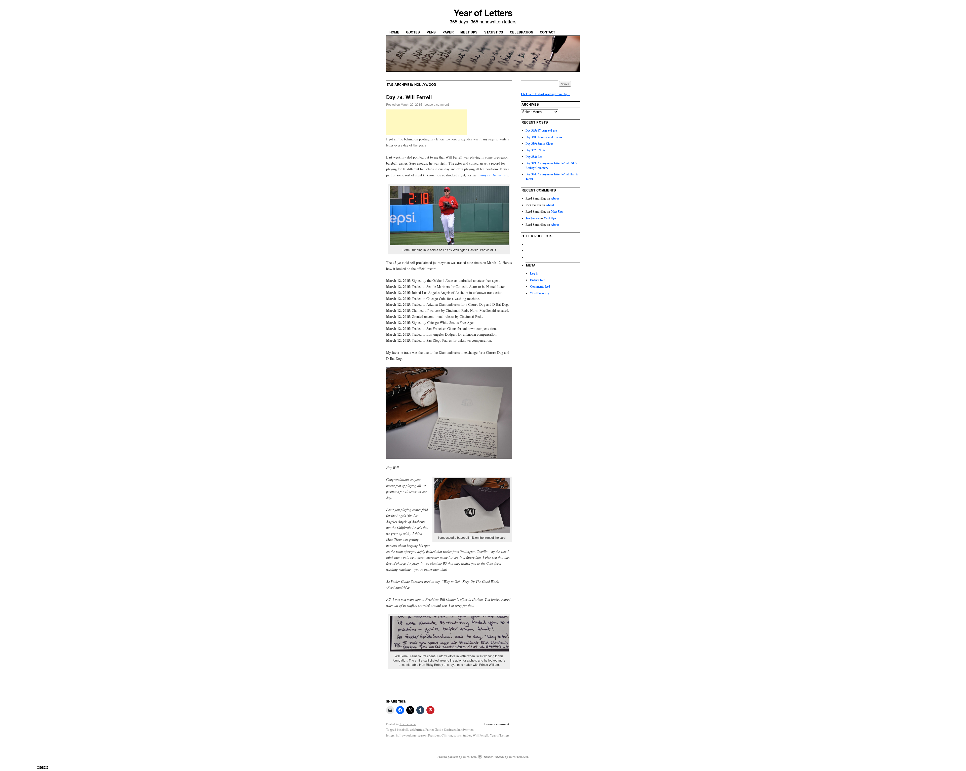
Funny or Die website (492, 175)
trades (467, 735)
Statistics (493, 32)
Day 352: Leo (534, 157)
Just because (407, 724)
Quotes (413, 32)
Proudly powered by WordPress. (457, 757)
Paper (448, 32)
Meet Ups (468, 32)
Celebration (521, 32)
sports (458, 735)
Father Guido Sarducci (440, 729)
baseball (402, 729)
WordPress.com (518, 757)
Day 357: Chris (535, 150)
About (555, 198)
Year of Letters (483, 12)
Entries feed (537, 280)
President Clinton (440, 735)
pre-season (419, 735)
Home (394, 32)
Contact (547, 32)
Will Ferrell (480, 735)
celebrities (417, 729)
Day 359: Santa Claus (539, 143)
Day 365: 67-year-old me (541, 130)
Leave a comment (436, 104)
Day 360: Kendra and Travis (544, 137)
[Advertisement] (426, 122)
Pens (431, 32)
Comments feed (540, 286)
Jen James (532, 218)
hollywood (403, 735)
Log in (534, 273)
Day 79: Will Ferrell (409, 97)
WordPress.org (539, 293)
